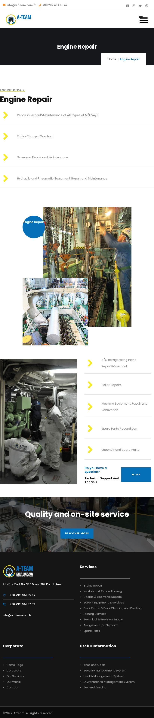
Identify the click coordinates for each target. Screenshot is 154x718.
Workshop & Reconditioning (103, 591)
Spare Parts (92, 631)
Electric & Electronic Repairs (103, 597)
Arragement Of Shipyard (101, 625)
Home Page (15, 665)
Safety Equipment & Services (104, 602)
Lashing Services (95, 614)
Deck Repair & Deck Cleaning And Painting (113, 608)
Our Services (15, 676)
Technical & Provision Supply (103, 619)
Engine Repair (93, 585)
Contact (13, 687)
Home (112, 59)
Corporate (14, 670)
